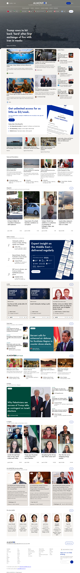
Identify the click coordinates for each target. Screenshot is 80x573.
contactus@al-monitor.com (21, 568)
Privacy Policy (41, 551)
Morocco (18, 561)
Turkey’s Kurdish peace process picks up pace (48, 171)
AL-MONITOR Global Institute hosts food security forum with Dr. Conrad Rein (16, 487)
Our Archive (30, 556)
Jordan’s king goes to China (64, 170)
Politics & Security (25, 8)
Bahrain (18, 553)
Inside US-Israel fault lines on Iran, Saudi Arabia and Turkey (13, 456)
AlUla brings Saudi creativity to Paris (47, 370)
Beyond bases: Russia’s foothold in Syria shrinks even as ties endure (19, 256)
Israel (7, 556)
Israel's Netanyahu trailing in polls (40, 304)
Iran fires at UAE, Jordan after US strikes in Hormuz (17, 305)
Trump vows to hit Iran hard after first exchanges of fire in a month (14, 147)
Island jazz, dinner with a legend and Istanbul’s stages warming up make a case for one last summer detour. (31, 372)
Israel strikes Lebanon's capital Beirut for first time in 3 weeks (65, 222)
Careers (51, 554)
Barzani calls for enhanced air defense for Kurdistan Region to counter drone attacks (41, 340)
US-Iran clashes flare (11, 170)
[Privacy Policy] (26, 317)
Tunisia (18, 560)
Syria (7, 563)
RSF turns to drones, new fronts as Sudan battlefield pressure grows (19, 271)
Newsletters (11, 3)
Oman (18, 551)
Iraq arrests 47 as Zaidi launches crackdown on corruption (31, 222)
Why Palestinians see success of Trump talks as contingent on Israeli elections (45, 89)
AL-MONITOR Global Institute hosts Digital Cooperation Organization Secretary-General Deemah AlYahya (39, 488)
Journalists (51, 551)
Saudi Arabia (9, 551)
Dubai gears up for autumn (13, 369)
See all (71, 11)
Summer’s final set (28, 369)
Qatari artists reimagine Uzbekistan (63, 370)
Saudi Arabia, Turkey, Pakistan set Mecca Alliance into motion (19, 66)
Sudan (18, 558)
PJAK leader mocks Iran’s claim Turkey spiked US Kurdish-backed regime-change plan (14, 345)
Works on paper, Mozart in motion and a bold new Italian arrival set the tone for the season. (14, 372)
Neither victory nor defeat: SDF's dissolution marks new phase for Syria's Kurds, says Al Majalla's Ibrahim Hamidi (62, 306)
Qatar (8, 560)
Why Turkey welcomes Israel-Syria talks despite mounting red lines (63, 56)
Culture (32, 8)
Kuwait (18, 554)
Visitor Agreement (42, 550)
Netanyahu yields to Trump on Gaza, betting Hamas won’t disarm (19, 242)
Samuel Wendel (11, 524)
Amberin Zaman (23, 524)
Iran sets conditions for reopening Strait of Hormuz (31, 171)
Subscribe (68, 3)
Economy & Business (44, 8)
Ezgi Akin (68, 524)
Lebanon (8, 561)
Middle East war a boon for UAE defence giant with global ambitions (48, 148)
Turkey (8, 550)
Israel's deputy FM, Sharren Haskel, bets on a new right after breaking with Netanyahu (14, 330)
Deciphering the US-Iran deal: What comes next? (49, 456)
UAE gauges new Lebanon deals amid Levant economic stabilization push (62, 69)
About (50, 550)
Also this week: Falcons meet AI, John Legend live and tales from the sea (64, 373)
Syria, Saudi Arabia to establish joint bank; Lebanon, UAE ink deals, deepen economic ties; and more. (31, 174)
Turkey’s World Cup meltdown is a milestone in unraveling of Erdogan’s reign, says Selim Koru (49, 224)
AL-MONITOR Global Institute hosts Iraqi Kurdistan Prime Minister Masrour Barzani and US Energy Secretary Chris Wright (62, 488)
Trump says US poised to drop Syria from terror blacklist (31, 456)
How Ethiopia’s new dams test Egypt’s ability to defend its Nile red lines (60, 390)
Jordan (18, 550)
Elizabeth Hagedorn (57, 524)
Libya (18, 557)
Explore (51, 8)
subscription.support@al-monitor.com (25, 566)
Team (50, 553)
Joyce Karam (64, 181)
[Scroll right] (73, 212)
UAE (7, 554)
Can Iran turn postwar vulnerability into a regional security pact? (63, 82)
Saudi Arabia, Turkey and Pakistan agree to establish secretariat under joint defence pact (65, 140)
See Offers (12, 120)
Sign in (72, 3)
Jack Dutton (45, 524)
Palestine (8, 557)
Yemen (18, 556)
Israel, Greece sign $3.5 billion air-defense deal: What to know (20, 94)
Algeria (18, 563)
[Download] (24, 317)
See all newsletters (35, 271)
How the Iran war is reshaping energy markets (64, 456)
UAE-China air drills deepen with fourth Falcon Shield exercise (63, 92)
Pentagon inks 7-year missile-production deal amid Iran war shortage (45, 62)
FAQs (40, 553)
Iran (7, 553)
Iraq (18, 549)
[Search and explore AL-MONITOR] (7, 3)
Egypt (7, 558)
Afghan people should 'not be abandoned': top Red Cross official (31, 147)
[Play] (8, 317)
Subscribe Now (69, 543)
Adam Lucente (34, 524)
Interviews (56, 8)
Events (15, 3)
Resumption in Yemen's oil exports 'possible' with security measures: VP (14, 338)
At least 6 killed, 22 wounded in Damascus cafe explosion (14, 222)
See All (71, 323)
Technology (37, 8)
